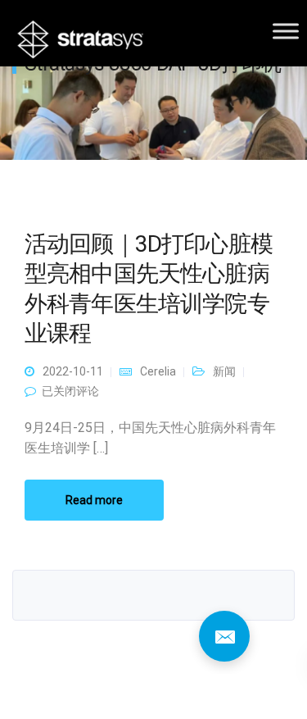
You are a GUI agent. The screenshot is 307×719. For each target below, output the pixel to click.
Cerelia (158, 371)
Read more (94, 500)
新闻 (224, 371)
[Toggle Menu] (286, 31)
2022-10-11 (73, 371)
